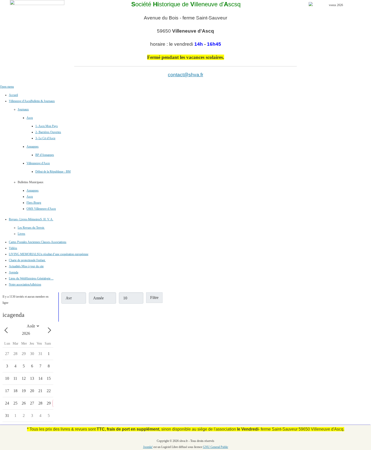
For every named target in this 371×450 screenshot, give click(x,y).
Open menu (7, 86)
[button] (30, 182)
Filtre (154, 297)
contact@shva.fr (185, 74)
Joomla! (148, 447)
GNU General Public (215, 447)
